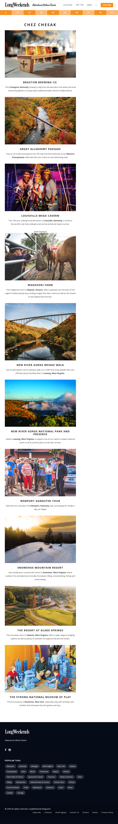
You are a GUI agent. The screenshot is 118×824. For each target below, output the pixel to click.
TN (100, 12)
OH (65, 12)
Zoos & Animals (13, 787)
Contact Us (74, 812)
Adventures (37, 787)
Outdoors (50, 787)
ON (76, 12)
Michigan (34, 766)
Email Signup (60, 812)
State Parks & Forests (15, 777)
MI (41, 12)
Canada (9, 793)
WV (112, 12)
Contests (48, 812)
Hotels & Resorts (66, 777)
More (89, 5)
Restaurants (20, 782)
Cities (80, 777)
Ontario (66, 771)
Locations (67, 5)
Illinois (32, 771)
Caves (61, 787)
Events (95, 812)
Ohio (23, 771)
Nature (55, 771)
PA (88, 12)
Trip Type (80, 5)
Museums (10, 766)
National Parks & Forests (39, 782)
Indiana (72, 766)
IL (6, 12)
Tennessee (44, 771)
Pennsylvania (11, 771)
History (71, 782)
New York (61, 766)
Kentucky (22, 766)
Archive (86, 812)
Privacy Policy (107, 812)
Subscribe (107, 5)
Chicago (21, 793)
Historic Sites (59, 782)
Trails (26, 787)
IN (18, 12)
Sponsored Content (35, 777)
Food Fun (51, 777)
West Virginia (47, 766)
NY (53, 12)
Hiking (9, 782)
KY (29, 12)
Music (70, 787)
